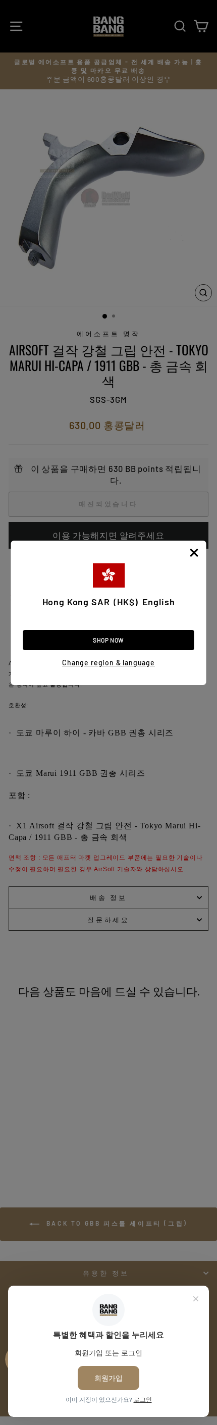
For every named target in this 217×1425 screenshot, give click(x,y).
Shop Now (108, 640)
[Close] (194, 553)
